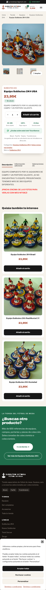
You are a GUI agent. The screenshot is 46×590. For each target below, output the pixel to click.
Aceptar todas (23, 568)
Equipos (22, 15)
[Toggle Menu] (41, 8)
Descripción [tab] (7, 165)
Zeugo (4, 536)
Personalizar (23, 581)
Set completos (8, 505)
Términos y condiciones (13, 587)
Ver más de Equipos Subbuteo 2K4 (23, 456)
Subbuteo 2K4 (15, 150)
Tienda (12, 15)
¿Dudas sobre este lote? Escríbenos (24, 131)
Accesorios (6, 509)
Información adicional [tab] (20, 165)
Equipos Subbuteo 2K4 (22, 145)
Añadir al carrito (31, 115)
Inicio (4, 15)
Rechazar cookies (23, 575)
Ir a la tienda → (23, 447)
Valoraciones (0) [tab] (37, 165)
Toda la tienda (7, 513)
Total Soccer (7, 532)
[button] (42, 542)
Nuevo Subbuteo (8, 528)
